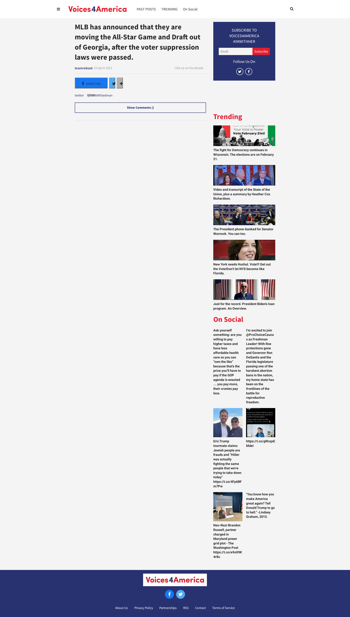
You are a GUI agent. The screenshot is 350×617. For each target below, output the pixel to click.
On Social (190, 9)
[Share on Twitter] (112, 82)
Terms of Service (223, 608)
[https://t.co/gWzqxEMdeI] (260, 422)
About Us (121, 608)
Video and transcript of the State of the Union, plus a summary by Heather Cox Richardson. (241, 194)
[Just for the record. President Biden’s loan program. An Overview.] (244, 289)
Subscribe (261, 51)
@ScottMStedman (100, 95)
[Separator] (120, 82)
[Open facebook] (248, 71)
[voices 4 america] (97, 9)
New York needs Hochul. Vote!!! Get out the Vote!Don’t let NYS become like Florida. (242, 269)
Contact (200, 608)
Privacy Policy (143, 608)
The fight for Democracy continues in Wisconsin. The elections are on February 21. (243, 154)
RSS (186, 608)
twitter (79, 95)
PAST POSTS (146, 9)
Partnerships (168, 608)
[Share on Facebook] (91, 82)
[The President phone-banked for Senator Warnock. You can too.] (244, 215)
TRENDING (169, 9)
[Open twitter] (239, 71)
